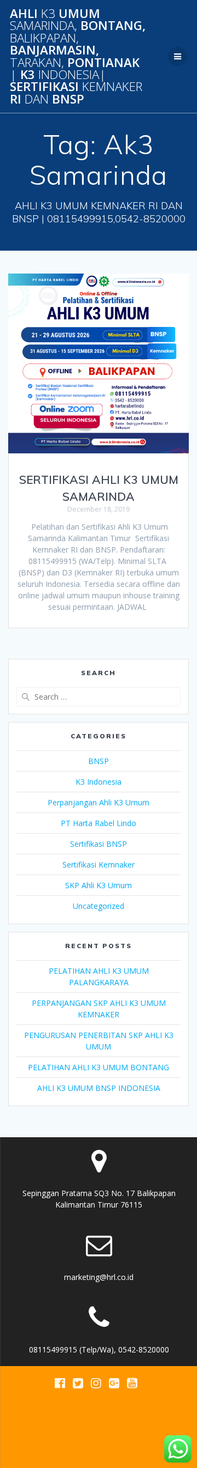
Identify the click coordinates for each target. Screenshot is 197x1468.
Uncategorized (98, 906)
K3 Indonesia (98, 782)
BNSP (98, 761)
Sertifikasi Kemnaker (98, 864)
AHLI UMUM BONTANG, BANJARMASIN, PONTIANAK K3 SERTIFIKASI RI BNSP (78, 56)
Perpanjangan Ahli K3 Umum (98, 802)
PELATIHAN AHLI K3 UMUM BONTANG (98, 1067)
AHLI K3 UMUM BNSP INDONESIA (98, 1088)
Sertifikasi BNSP (98, 844)
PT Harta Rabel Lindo (98, 823)
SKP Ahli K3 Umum (98, 885)
